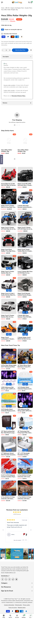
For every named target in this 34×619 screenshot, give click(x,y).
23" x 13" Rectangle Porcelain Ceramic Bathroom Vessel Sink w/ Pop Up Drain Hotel (25, 454)
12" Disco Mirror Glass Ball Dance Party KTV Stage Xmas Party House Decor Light (25, 366)
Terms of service (12, 607)
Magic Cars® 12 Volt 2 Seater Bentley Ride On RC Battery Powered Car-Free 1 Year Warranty (8, 294)
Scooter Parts (28, 8)
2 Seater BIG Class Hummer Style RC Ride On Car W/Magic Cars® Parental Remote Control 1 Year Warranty (25, 316)
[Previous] (3, 530)
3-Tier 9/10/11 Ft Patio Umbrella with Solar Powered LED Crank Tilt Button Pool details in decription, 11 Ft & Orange (8, 497)
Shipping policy (22, 607)
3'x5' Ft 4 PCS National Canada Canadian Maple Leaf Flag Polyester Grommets (8, 475)
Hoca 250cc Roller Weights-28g (6, 150)
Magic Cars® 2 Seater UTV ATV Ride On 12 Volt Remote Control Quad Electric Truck (25, 228)
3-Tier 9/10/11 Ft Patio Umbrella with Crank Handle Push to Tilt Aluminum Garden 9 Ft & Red (25, 475)
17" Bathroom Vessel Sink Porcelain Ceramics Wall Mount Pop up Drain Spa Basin (8, 454)
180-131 (7, 8)
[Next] (31, 530)
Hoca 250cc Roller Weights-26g (23, 150)
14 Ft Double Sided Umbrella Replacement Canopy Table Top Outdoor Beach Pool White (24, 388)
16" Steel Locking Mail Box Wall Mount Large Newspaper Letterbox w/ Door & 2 (8, 432)
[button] (8, 21)
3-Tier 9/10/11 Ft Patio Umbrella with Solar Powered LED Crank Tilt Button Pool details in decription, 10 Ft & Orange (25, 497)
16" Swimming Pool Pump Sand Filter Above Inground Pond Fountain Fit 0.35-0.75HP (25, 432)
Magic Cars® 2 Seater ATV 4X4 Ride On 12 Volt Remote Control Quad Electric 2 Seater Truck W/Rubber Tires (8, 228)
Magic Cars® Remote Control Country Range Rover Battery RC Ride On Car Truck (25, 294)
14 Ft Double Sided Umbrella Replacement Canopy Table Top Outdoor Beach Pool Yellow (8, 410)
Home (2, 8)
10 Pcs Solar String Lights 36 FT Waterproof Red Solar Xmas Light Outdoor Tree (8, 366)
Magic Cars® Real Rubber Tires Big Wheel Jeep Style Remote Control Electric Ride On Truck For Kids (8, 250)
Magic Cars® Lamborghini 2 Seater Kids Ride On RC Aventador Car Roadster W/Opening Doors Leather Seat (8, 338)
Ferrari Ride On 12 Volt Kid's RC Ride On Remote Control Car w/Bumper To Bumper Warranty (8, 184)
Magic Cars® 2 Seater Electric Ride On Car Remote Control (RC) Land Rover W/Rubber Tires (7, 316)
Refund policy (18, 605)
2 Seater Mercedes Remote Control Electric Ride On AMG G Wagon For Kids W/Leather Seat (25, 206)
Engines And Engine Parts (17, 8)
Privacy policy (26, 605)
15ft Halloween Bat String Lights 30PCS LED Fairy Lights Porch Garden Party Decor (25, 410)
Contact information (9, 605)
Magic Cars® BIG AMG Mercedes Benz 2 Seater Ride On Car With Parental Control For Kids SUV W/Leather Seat (25, 184)
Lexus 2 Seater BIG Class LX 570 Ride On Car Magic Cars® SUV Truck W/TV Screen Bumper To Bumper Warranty (25, 272)
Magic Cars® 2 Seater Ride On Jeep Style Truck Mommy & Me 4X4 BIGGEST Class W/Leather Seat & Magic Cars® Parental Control (8, 206)
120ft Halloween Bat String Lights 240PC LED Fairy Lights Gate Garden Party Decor (8, 388)
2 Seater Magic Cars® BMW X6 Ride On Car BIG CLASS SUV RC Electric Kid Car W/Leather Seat (24, 338)
